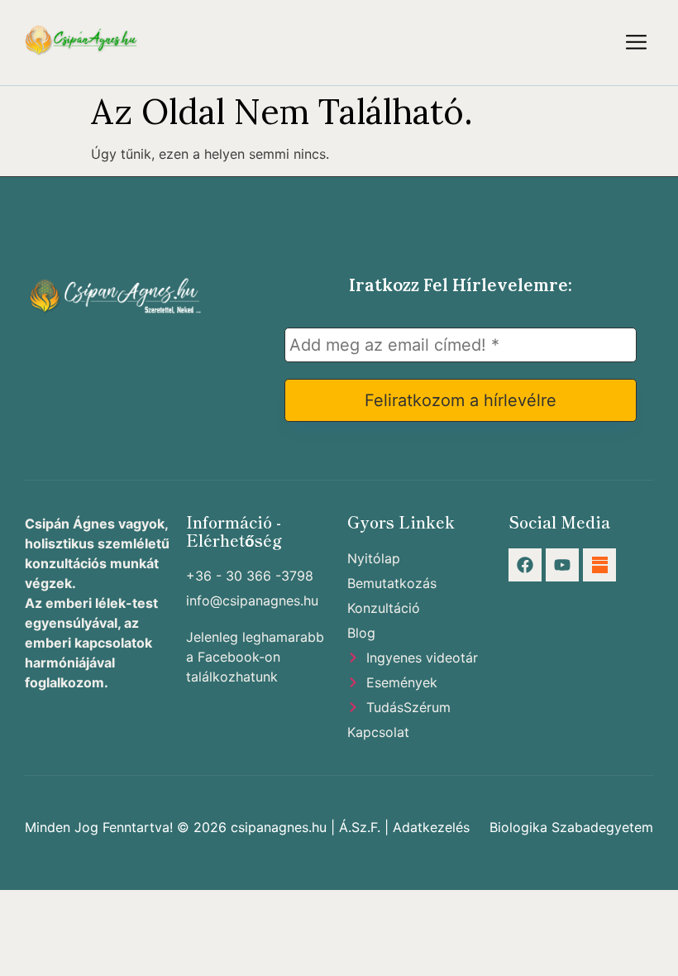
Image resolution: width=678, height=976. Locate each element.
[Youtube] (562, 564)
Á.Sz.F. (359, 827)
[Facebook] (525, 564)
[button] (636, 42)
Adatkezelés (431, 827)
